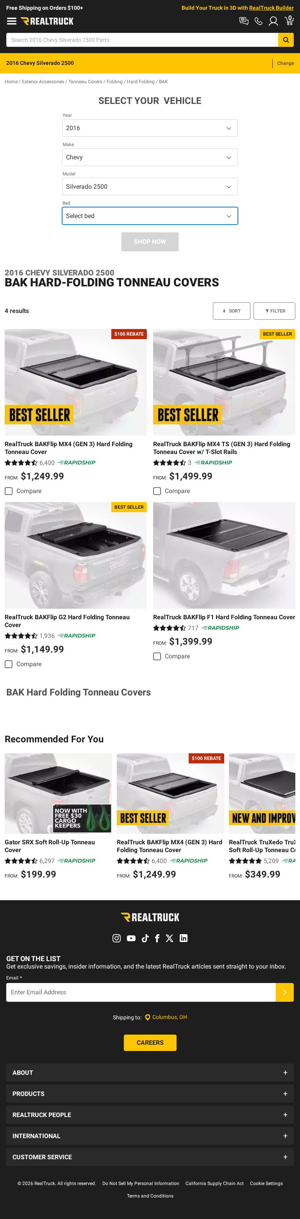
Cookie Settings (266, 1183)
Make (68, 144)
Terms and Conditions (150, 1196)
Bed (66, 203)
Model (68, 174)
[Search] (286, 40)
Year (67, 115)
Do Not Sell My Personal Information (140, 1183)
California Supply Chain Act (215, 1183)
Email (14, 978)
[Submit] (285, 992)
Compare (28, 491)
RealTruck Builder (271, 8)
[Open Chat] (243, 21)
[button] (150, 1072)
